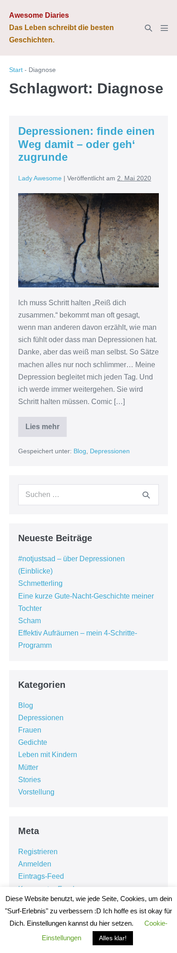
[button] (148, 28)
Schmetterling (40, 583)
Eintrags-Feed (41, 876)
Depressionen (110, 451)
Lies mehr (46, 430)
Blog (80, 451)
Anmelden (34, 864)
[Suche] (146, 495)
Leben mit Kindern (47, 754)
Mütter (28, 767)
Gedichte (32, 742)
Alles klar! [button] (113, 938)
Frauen (29, 730)
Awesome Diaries (39, 15)
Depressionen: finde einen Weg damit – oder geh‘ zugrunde (86, 144)
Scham (29, 621)
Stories (29, 780)
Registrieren (38, 852)
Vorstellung (36, 792)
